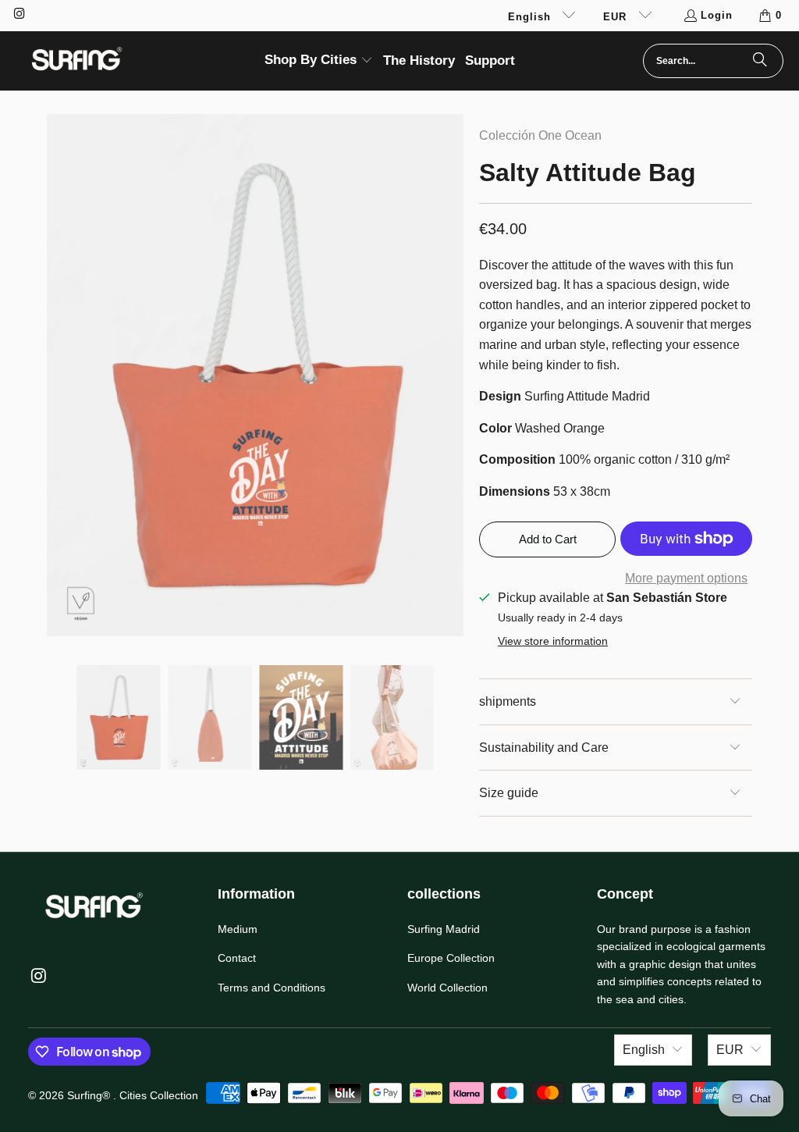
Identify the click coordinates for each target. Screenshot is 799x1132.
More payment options (686, 578)
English (531, 17)
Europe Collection (451, 958)
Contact (237, 958)
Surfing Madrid (443, 929)
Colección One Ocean (540, 135)
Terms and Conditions (271, 987)
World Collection (447, 987)
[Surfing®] (76, 61)
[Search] (760, 61)
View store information (553, 641)
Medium (237, 929)
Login (717, 15)
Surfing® (90, 1095)
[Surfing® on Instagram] (19, 15)
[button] (319, 61)
